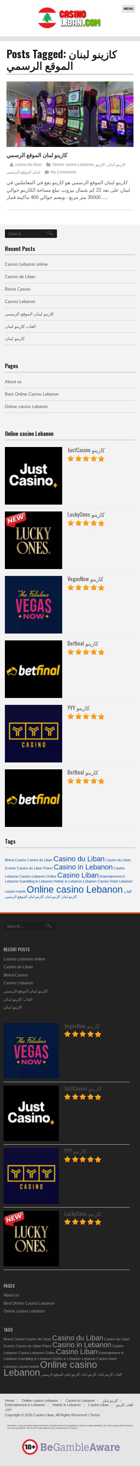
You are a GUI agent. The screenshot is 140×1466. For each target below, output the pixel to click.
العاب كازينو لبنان (20, 326)
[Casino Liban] (68, 28)
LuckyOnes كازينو (86, 514)
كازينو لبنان (116, 164)
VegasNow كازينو (85, 579)
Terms (95, 1415)
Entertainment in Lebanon (25, 1405)
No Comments (63, 172)
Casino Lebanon (20, 301)
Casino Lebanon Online (38, 876)
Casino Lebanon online (26, 264)
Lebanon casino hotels (21, 1366)
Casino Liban (78, 875)
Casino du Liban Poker (35, 868)
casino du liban (28, 164)
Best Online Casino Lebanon (32, 394)
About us (13, 381)
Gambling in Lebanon (36, 881)
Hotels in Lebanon (68, 881)
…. (105, 197)
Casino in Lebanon (83, 867)
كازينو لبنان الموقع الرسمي (37, 155)
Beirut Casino (17, 289)
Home (9, 1401)
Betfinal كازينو (82, 643)
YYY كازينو (78, 708)
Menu (128, 8)
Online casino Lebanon (73, 164)
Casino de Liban (20, 276)
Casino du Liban (79, 859)
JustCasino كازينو (86, 450)
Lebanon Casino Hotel (100, 881)
